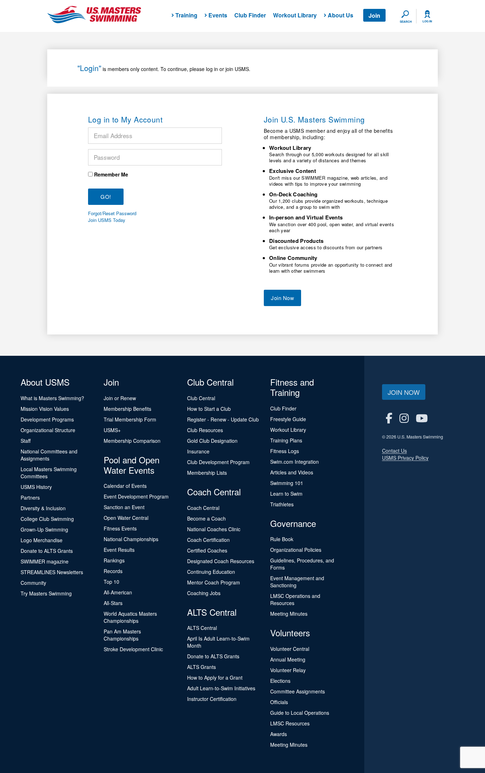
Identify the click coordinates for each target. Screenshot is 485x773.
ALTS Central (202, 627)
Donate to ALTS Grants (47, 550)
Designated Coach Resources (220, 561)
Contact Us (394, 450)
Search (406, 21)
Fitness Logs (284, 450)
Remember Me (111, 174)
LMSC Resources (290, 723)
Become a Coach (206, 518)
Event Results (119, 549)
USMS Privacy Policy (405, 457)
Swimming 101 (286, 482)
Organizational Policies (295, 549)
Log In (427, 21)
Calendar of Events (125, 485)
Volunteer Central (289, 648)
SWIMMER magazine (45, 561)
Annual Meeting (287, 659)
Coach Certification (208, 539)
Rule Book (281, 539)
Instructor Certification (211, 698)
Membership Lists (207, 472)
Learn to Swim (286, 493)
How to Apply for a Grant (215, 677)
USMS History (36, 486)
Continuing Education (211, 571)
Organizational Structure (48, 430)
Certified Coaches (207, 550)
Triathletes (282, 504)
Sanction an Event (124, 507)
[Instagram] (404, 417)
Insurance (198, 451)
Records (113, 571)
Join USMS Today (106, 220)
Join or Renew (120, 398)
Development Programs (47, 419)
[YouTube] (422, 417)
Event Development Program (136, 496)
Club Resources (205, 430)
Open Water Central (126, 517)
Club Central (201, 398)
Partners (30, 497)
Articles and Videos (291, 472)
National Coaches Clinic (213, 529)
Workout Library (295, 15)
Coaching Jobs (203, 593)
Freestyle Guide (288, 419)
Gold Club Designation (212, 440)
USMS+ (112, 430)
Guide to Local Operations (299, 712)
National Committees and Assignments (49, 455)
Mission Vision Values (45, 408)
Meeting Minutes (288, 613)
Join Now (282, 297)
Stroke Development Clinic (133, 649)
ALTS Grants (201, 666)
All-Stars (113, 602)
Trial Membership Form (130, 419)
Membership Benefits (127, 408)
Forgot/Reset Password (112, 213)
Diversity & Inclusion (43, 508)
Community (33, 582)
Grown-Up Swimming (44, 529)
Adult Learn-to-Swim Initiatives (221, 688)
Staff (26, 440)
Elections (280, 680)
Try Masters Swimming (46, 593)
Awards (278, 733)
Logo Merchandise (41, 540)
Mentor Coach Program (213, 582)
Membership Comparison (132, 440)
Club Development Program (218, 462)
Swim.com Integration (294, 461)
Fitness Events (120, 528)
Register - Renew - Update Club (223, 419)
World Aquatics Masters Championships (130, 617)
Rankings (114, 560)
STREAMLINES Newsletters (52, 572)
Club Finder (250, 15)
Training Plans (286, 440)
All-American (118, 592)
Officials (279, 702)
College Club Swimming (47, 518)
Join (374, 15)
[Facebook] (389, 417)
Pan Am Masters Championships (122, 635)
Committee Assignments (297, 691)
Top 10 (111, 581)
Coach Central (203, 507)
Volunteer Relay (288, 670)
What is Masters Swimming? (52, 398)
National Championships (131, 539)
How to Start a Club (209, 408)
